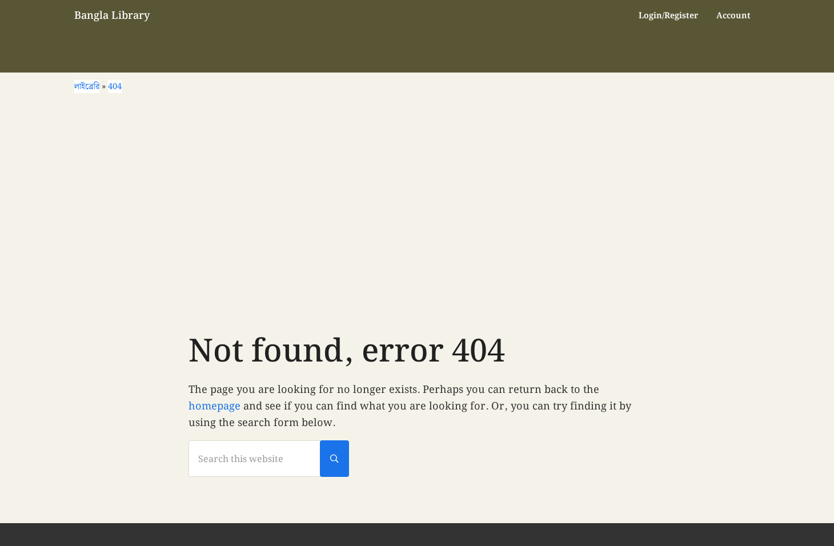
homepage (214, 406)
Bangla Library (112, 15)
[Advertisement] (417, 212)
